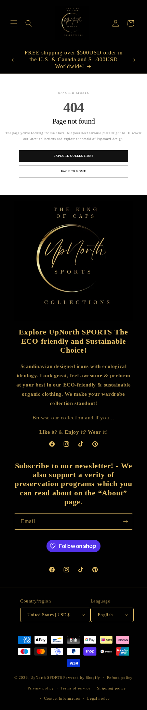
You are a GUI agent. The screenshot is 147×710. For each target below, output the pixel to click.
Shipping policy (111, 688)
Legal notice (98, 698)
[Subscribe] (125, 522)
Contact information (62, 698)
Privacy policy (41, 688)
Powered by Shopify (81, 677)
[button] (13, 23)
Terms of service (75, 688)
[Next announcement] (134, 59)
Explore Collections (73, 155)
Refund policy (120, 677)
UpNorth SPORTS (46, 677)
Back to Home (73, 171)
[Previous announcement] (12, 59)
